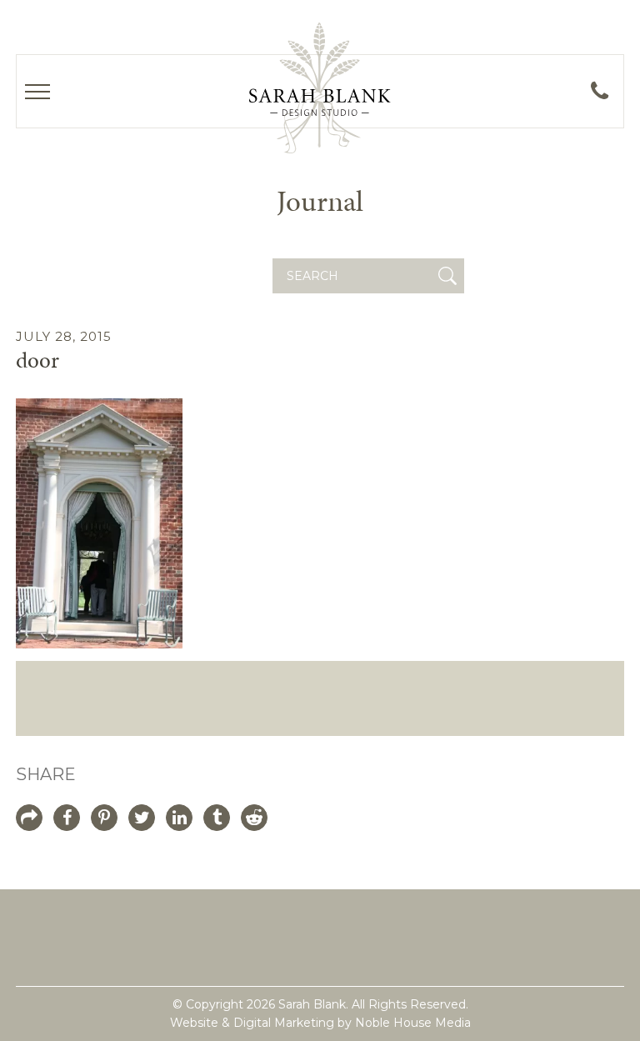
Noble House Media (413, 1022)
